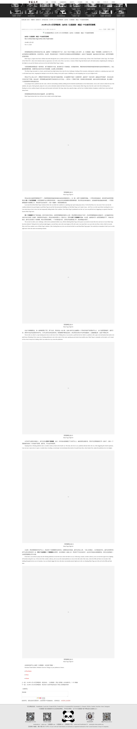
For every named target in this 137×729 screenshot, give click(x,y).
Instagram (107, 706)
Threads (84, 706)
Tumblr (93, 706)
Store (102, 706)
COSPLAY (105, 2)
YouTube (98, 706)
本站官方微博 (47, 721)
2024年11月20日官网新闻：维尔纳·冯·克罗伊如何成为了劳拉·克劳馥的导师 (48, 684)
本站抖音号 (90, 721)
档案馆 (113, 2)
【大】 (113, 29)
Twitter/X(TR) (52, 706)
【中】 (109, 29)
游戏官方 (38, 19)
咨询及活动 (45, 19)
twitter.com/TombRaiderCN (81, 724)
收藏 (98, 2)
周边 (93, 2)
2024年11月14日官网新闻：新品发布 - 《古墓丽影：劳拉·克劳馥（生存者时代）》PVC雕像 (52, 682)
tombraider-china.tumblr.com (96, 724)
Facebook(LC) (77, 706)
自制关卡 (72, 2)
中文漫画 (80, 2)
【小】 (105, 29)
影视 (87, 2)
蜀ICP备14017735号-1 (44, 726)
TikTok (88, 706)
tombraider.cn (36, 724)
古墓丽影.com (51, 724)
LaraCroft (45, 706)
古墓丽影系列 (63, 2)
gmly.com (43, 724)
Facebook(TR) (69, 706)
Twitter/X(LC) (61, 706)
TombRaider (39, 706)
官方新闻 (54, 2)
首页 (47, 2)
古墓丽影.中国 (69, 724)
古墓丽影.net (59, 724)
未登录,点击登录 (65, 700)
